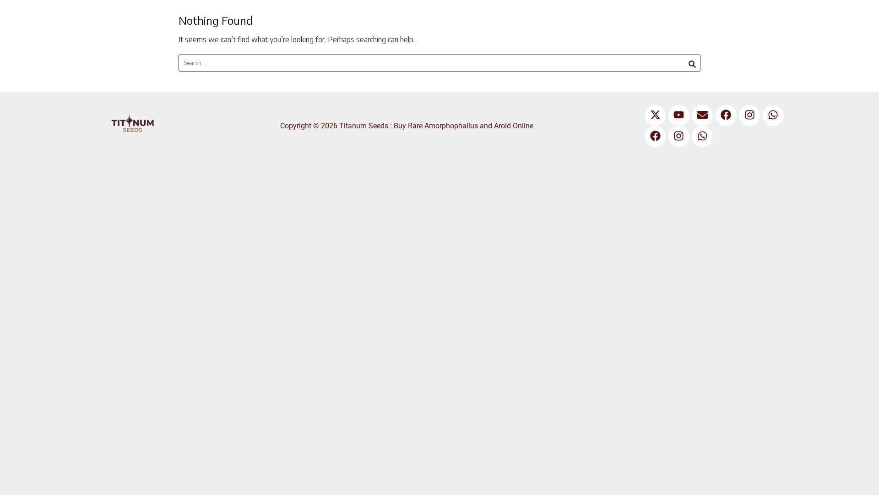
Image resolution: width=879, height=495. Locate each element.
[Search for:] (439, 63)
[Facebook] (726, 115)
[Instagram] (749, 115)
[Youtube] (678, 115)
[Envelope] (702, 115)
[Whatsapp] (773, 115)
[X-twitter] (655, 115)
